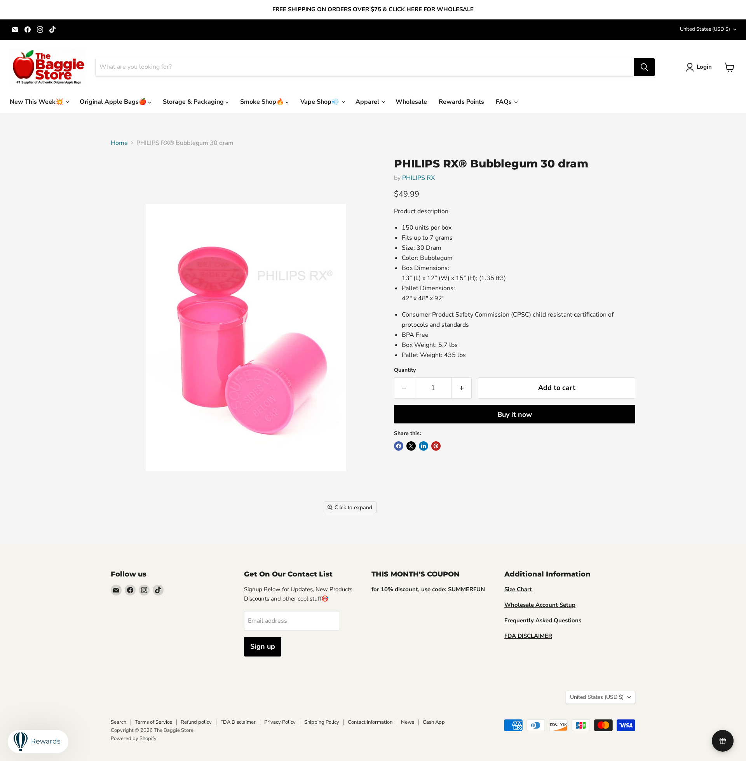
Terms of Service (153, 722)
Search (118, 722)
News (407, 722)
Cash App (434, 722)
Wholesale (411, 102)
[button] (700, 67)
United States (705, 29)
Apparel (368, 102)
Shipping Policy (321, 722)
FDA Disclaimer (238, 722)
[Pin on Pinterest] (436, 446)
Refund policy (196, 722)
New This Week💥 (37, 102)
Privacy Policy (280, 722)
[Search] (644, 67)
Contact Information (370, 722)
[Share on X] (411, 446)
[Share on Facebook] (398, 446)
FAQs (504, 102)
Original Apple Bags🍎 (114, 102)
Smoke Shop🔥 (263, 102)
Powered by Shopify (134, 738)
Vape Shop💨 (320, 102)
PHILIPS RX (418, 178)
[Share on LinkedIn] (423, 446)
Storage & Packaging (194, 102)
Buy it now (514, 414)
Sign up (262, 646)
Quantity (405, 370)
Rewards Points (461, 102)
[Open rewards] (723, 741)
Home (119, 142)
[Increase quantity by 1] (462, 388)
